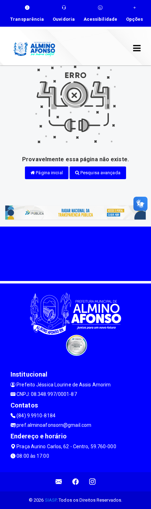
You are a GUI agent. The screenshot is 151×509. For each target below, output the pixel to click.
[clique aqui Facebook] (76, 482)
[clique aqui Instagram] (92, 482)
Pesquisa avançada (99, 172)
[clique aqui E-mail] (59, 482)
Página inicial (49, 172)
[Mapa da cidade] (75, 253)
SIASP (51, 500)
